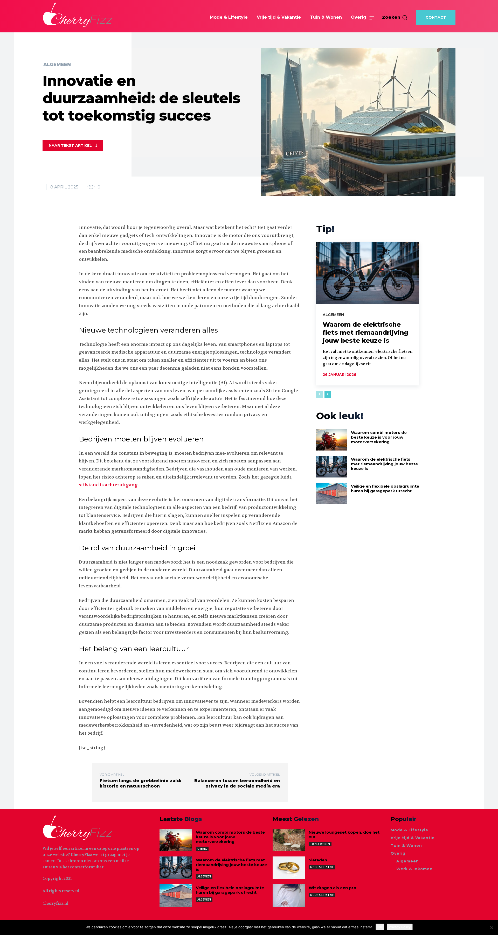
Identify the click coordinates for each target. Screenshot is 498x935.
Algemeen (57, 64)
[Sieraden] (289, 867)
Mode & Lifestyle (322, 867)
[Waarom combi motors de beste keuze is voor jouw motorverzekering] (331, 440)
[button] (394, 17)
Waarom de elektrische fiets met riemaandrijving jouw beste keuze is (365, 332)
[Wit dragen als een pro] (289, 895)
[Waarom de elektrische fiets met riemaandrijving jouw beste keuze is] (367, 273)
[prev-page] (319, 394)
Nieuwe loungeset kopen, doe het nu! (344, 834)
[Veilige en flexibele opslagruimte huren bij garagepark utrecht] (331, 493)
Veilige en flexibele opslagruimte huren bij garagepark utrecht (385, 488)
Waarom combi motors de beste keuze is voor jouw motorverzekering (379, 437)
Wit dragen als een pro (332, 887)
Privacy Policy (400, 927)
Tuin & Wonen (320, 844)
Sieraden (318, 859)
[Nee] (491, 927)
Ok (380, 927)
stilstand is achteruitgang (108, 485)
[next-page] (327, 394)
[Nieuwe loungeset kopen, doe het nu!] (289, 840)
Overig (202, 848)
